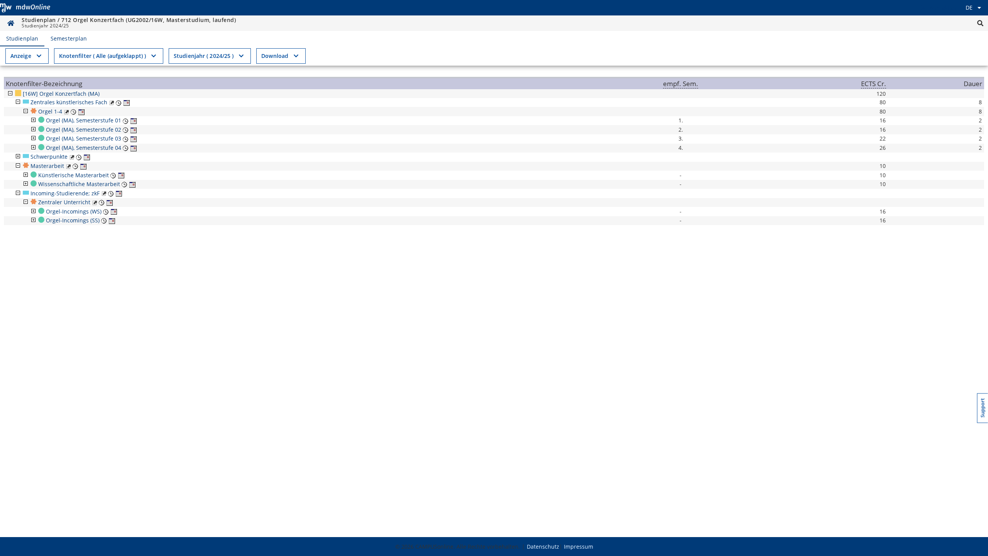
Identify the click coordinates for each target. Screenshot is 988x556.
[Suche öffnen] (980, 23)
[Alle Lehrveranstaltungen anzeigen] (111, 102)
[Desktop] (25, 7)
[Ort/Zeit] (118, 102)
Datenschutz (543, 546)
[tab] (22, 38)
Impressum (578, 546)
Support (983, 408)
